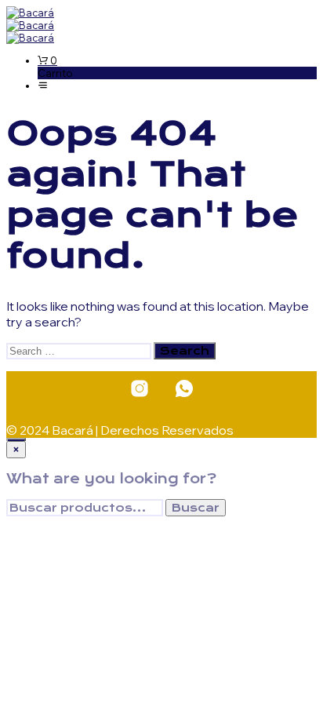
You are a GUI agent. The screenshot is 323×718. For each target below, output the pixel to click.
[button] (47, 60)
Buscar (196, 507)
